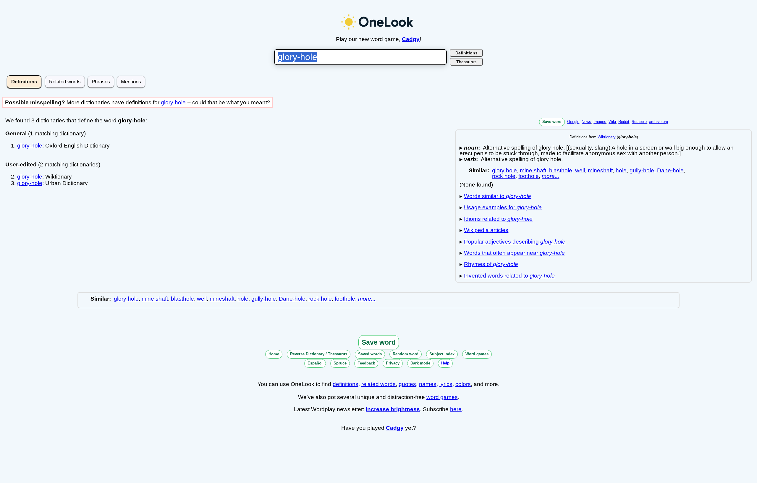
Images (599, 121)
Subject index (441, 354)
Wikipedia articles (486, 230)
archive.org (658, 121)
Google (573, 121)
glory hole (173, 102)
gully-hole (642, 170)
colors (463, 384)
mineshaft (600, 170)
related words (378, 384)
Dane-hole (670, 170)
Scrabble (639, 121)
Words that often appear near (514, 253)
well (580, 170)
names (427, 384)
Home (273, 354)
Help (445, 363)
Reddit (623, 121)
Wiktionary (607, 137)
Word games (477, 354)
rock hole (503, 176)
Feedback (366, 363)
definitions (345, 384)
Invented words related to (509, 276)
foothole (528, 176)
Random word (405, 354)
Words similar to (497, 196)
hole (621, 170)
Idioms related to (498, 219)
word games (442, 397)
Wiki (612, 121)
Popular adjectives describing (514, 242)
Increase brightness (393, 409)
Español (315, 363)
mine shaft (533, 170)
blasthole (560, 170)
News (586, 121)
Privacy (392, 363)
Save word (552, 121)
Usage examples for (503, 207)
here (456, 409)
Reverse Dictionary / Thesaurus (318, 354)
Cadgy (411, 39)
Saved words (370, 354)
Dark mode (420, 363)
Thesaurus (466, 61)
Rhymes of (491, 264)
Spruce (340, 363)
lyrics (445, 384)
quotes (407, 384)
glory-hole (29, 145)
